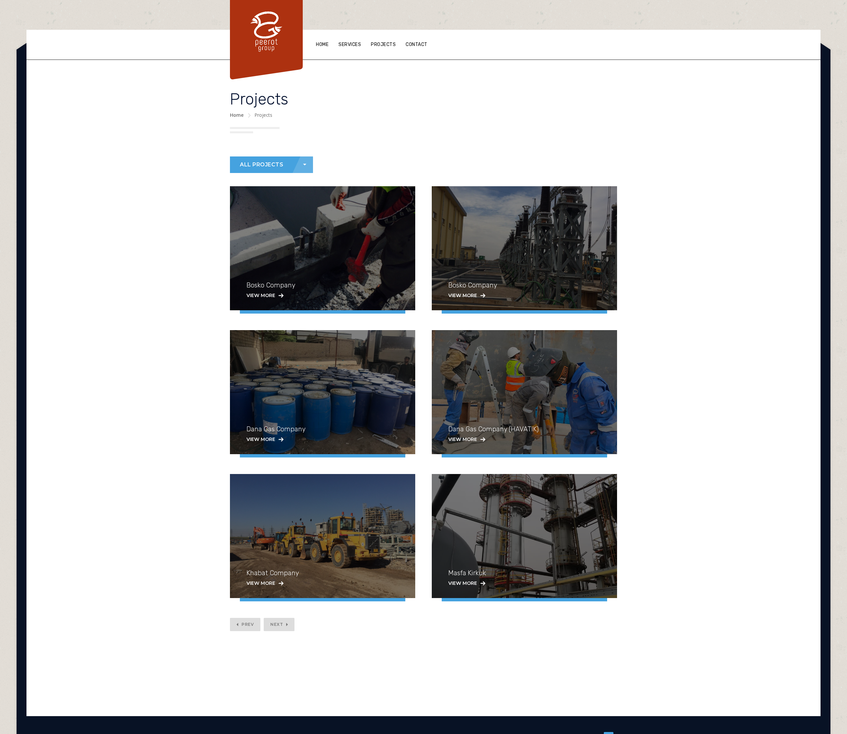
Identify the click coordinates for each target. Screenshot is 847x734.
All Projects (261, 164)
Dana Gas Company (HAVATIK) (493, 429)
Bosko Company (270, 285)
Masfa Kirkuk (467, 573)
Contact (416, 44)
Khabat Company (272, 573)
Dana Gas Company (276, 429)
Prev (248, 624)
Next (276, 624)
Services (349, 44)
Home (322, 44)
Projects (383, 44)
